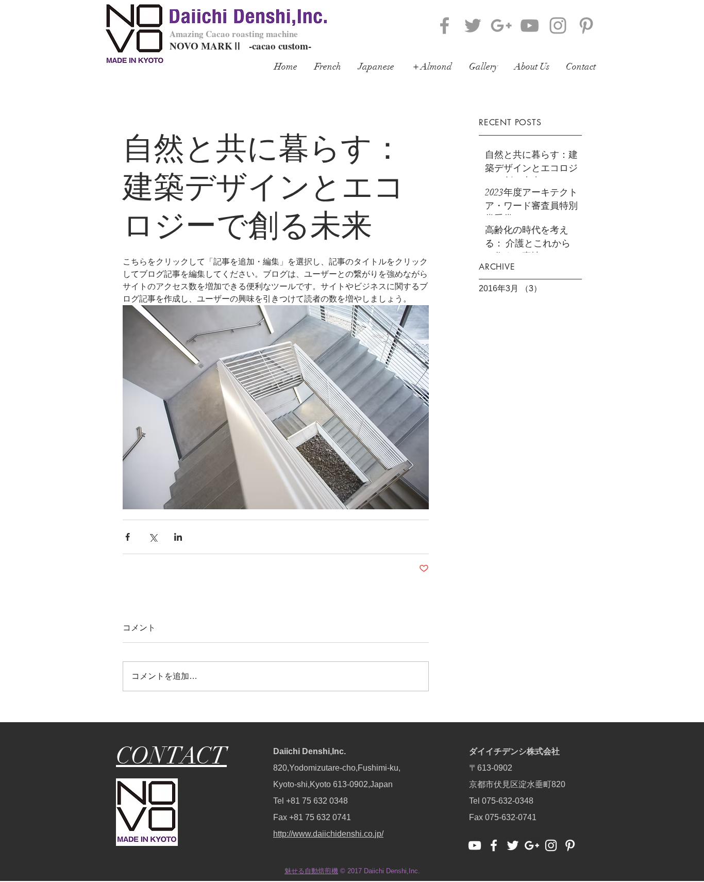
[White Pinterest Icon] (570, 845)
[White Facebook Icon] (493, 845)
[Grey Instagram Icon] (558, 25)
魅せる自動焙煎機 (311, 871)
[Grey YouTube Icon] (529, 25)
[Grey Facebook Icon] (444, 25)
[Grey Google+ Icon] (501, 25)
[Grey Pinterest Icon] (586, 25)
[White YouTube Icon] (474, 845)
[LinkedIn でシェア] (178, 537)
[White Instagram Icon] (551, 845)
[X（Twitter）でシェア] (153, 537)
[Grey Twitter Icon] (473, 25)
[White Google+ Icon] (532, 845)
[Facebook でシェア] (127, 537)
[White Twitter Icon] (513, 845)
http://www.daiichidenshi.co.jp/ (328, 833)
